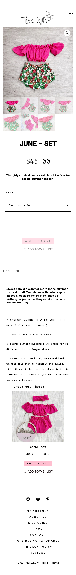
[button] (67, 33)
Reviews (38, 552)
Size (10, 192)
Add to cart (38, 241)
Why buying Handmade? (38, 541)
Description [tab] (11, 271)
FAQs (38, 529)
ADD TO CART (38, 463)
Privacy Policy (38, 546)
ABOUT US (38, 517)
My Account (38, 511)
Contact (38, 535)
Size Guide (38, 523)
